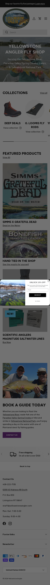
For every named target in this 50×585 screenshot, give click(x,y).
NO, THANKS (37, 301)
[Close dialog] (48, 281)
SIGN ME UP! (37, 295)
